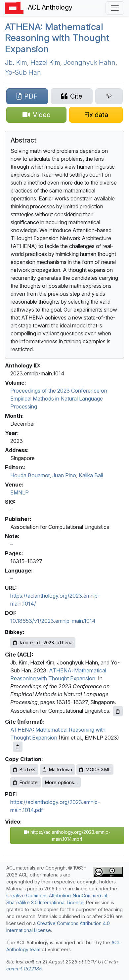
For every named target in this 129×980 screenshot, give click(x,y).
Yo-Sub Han (23, 72)
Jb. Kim (16, 62)
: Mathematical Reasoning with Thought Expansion (57, 38)
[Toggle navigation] (115, 8)
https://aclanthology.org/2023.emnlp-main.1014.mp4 (69, 835)
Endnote (29, 782)
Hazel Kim (45, 62)
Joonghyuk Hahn (89, 62)
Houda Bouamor (30, 475)
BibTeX (27, 769)
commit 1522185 (24, 968)
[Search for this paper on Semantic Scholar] (109, 96)
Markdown (60, 769)
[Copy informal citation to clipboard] (17, 747)
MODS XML (98, 769)
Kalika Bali (91, 475)
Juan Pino (64, 475)
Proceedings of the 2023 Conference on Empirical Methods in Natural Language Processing (58, 398)
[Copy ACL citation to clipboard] (118, 711)
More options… (61, 782)
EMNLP (19, 492)
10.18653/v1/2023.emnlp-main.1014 (53, 621)
